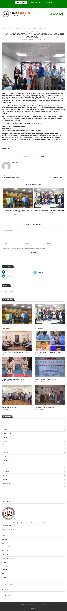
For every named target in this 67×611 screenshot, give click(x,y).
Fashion (34, 441)
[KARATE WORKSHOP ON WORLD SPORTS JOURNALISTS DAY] (17, 367)
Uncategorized (34, 483)
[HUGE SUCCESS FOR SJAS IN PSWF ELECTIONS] (50, 341)
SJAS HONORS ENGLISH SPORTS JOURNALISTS (49, 210)
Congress (34, 426)
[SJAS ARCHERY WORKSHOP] (17, 395)
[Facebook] (32, 6)
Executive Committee (7, 558)
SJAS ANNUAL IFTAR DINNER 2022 (44, 407)
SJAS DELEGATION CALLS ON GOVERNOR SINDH (15, 352)
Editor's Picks (34, 433)
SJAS (34, 468)
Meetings (34, 460)
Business (34, 422)
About (3, 535)
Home (3, 28)
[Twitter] (34, 6)
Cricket (10, 28)
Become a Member (7, 551)
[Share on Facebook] (37, 156)
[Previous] (28, 2)
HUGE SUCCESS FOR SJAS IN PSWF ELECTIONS (44, 2)
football (34, 452)
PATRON (4, 570)
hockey (34, 456)
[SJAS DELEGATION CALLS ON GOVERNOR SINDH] (17, 341)
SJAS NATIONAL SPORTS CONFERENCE (46, 379)
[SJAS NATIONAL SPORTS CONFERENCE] (50, 367)
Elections (34, 437)
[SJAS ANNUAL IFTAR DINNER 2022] (50, 395)
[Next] (30, 2)
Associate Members (7, 547)
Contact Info (5, 554)
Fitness (34, 445)
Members (4, 562)
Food (34, 448)
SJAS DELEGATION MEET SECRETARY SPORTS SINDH (16, 326)
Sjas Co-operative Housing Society (55, 14)
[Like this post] (35, 156)
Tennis (34, 475)
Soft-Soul (47, 604)
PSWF (3, 573)
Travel (34, 479)
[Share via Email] (43, 156)
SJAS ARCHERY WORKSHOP (9, 407)
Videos (34, 487)
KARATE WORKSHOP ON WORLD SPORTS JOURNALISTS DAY (13, 380)
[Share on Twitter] (39, 156)
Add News (4, 539)
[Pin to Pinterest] (41, 156)
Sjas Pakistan (31, 39)
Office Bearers (6, 566)
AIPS (3, 543)
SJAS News (34, 471)
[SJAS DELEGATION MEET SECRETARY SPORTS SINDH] (18, 198)
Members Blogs (34, 464)
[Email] (9, 595)
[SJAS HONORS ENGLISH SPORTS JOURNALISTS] (49, 198)
